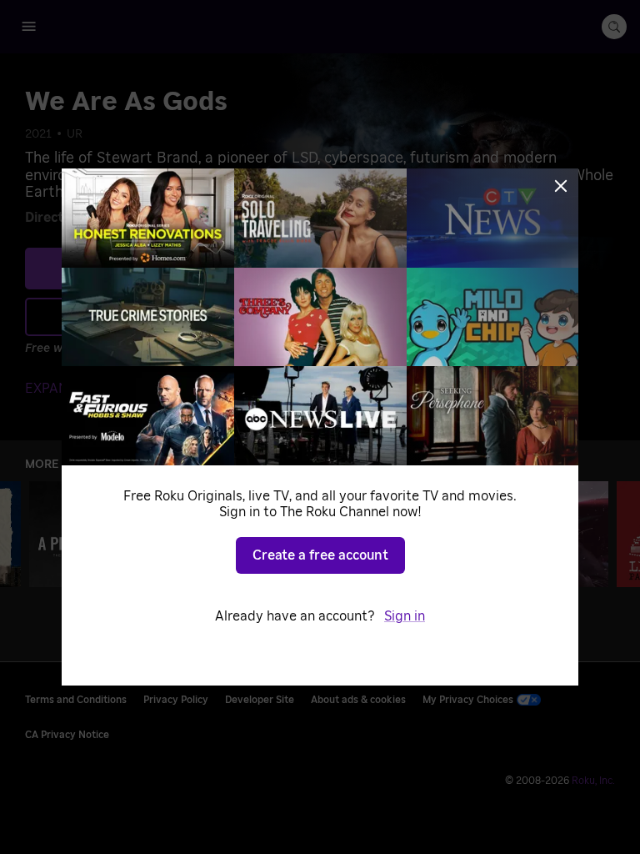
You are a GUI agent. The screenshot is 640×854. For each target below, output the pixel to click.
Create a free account (320, 555)
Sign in (404, 616)
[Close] (561, 186)
